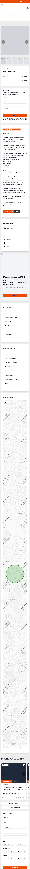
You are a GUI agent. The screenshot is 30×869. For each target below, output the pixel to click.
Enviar (15, 115)
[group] (15, 851)
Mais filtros (15, 863)
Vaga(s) (5, 855)
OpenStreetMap (17, 747)
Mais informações (9, 348)
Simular (15, 295)
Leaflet (10, 747)
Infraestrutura (8, 307)
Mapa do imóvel (8, 397)
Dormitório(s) (6, 848)
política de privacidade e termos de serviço (14, 120)
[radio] (6, 851)
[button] (3, 42)
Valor (4, 841)
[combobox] (15, 817)
